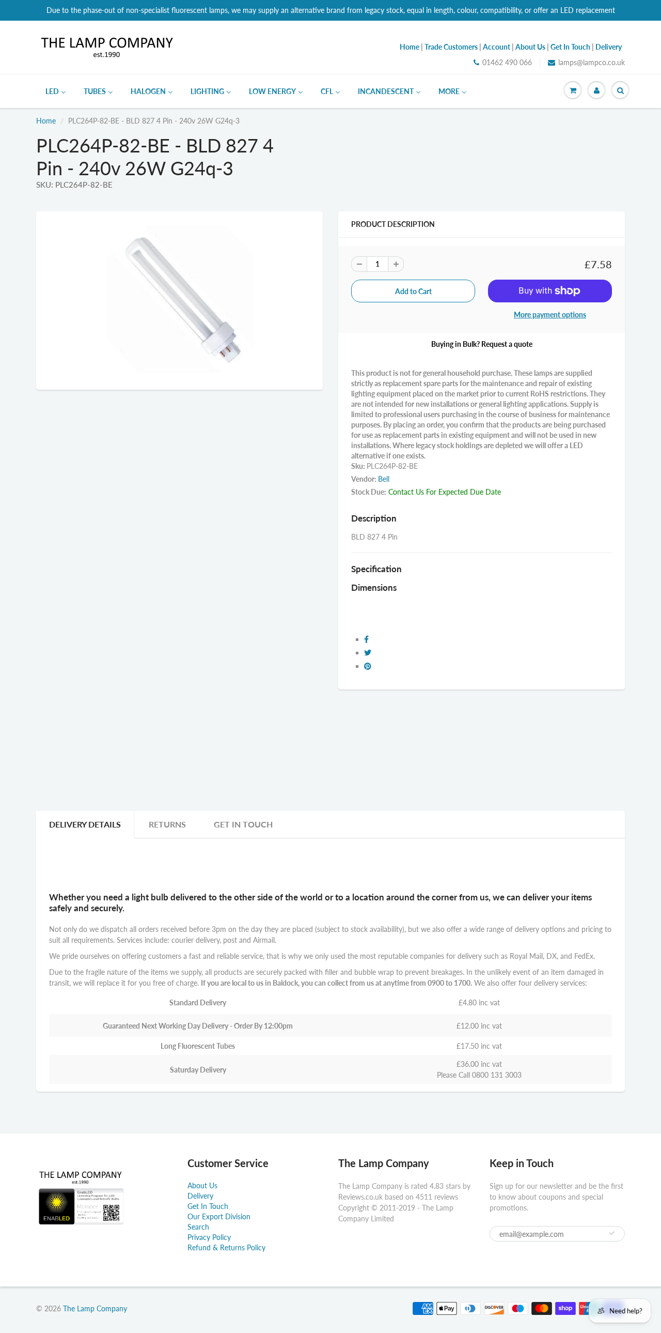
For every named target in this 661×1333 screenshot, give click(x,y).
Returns (167, 824)
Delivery (200, 1195)
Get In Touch (243, 824)
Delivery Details (85, 824)
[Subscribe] (612, 1233)
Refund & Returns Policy (226, 1247)
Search (198, 1226)
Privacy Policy (209, 1237)
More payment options (550, 314)
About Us (202, 1185)
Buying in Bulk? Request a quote (481, 344)
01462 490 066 (507, 62)
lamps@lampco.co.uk (591, 62)
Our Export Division (218, 1216)
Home (46, 120)
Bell (383, 478)
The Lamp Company (95, 1308)
